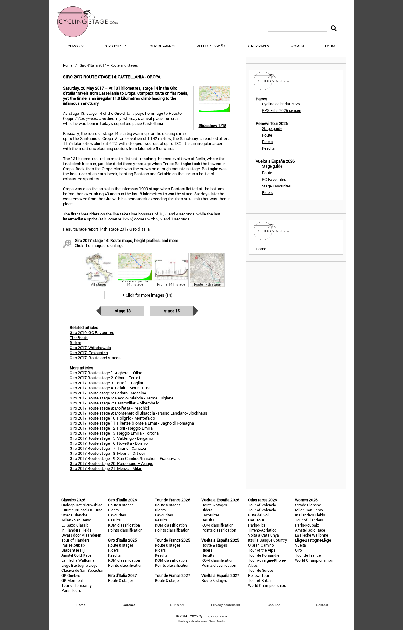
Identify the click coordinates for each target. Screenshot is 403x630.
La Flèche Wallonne (77, 560)
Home (67, 65)
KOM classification (124, 524)
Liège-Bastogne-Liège (79, 565)
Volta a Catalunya (263, 535)
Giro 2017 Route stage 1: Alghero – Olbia (106, 373)
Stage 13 (123, 311)
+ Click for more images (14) (147, 295)
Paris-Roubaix (73, 545)
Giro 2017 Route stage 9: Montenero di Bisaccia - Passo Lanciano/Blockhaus (138, 413)
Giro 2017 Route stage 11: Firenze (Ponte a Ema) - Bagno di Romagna (132, 423)
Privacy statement (225, 604)
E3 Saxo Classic (74, 524)
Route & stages (120, 504)
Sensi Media (217, 621)
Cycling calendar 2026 (281, 103)
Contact (322, 604)
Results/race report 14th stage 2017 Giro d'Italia (106, 229)
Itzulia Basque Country (267, 540)
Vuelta (300, 545)
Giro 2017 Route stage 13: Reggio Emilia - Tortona (114, 433)
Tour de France (162, 46)
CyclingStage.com (91, 21)
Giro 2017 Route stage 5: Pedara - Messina (108, 393)
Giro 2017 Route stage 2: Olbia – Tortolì (105, 378)
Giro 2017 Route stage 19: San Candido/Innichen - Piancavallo (125, 458)
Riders (267, 141)
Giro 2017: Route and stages (95, 357)
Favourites (117, 514)
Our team (177, 604)
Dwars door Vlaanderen (81, 535)
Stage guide (272, 128)
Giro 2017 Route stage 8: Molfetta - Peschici (109, 408)
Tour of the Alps (261, 550)
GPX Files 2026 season (281, 110)
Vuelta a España (211, 46)
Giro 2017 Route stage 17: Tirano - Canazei (108, 448)
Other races (258, 46)
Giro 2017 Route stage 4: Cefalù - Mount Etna (110, 388)
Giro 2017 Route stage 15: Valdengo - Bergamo (111, 438)
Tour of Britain (260, 580)
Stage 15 (172, 311)
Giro (298, 550)
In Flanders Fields (76, 529)
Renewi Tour (258, 575)
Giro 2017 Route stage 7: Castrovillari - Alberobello (114, 403)
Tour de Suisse (260, 570)
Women (297, 46)
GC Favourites (274, 179)
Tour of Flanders (75, 540)
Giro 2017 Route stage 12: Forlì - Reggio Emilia (111, 428)
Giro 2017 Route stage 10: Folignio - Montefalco (112, 418)
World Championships (267, 585)
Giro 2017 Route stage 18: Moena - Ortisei (107, 453)
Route (267, 134)
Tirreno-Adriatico (262, 529)
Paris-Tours (71, 590)
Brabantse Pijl (73, 550)
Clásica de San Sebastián (83, 570)
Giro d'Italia (116, 46)
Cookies (274, 604)
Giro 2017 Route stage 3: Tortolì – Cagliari (107, 383)
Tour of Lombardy (76, 585)
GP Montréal (72, 580)
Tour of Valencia (262, 504)
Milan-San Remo (309, 509)
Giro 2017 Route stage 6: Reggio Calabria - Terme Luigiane (121, 398)
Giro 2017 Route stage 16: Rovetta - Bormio (109, 443)
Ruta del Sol (258, 514)
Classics (76, 46)
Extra (330, 46)
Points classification (125, 529)
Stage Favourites (276, 185)
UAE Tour (256, 519)
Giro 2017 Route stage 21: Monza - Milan (106, 468)
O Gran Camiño (261, 545)
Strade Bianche (74, 514)
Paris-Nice (256, 524)
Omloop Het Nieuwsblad (82, 504)
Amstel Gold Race (76, 555)
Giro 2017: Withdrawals (90, 347)
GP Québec (70, 575)
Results (268, 148)
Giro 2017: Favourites (89, 352)
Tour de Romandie (263, 555)
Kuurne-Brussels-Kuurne (81, 509)
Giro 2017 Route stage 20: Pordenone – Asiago (111, 463)
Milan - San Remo (76, 519)
